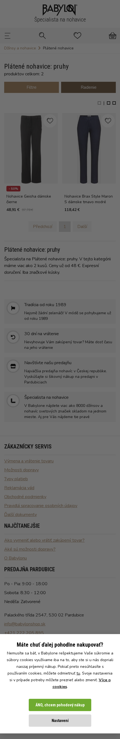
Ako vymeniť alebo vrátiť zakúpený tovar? (44, 540)
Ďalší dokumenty (20, 515)
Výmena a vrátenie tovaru (29, 461)
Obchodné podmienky (25, 497)
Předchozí (42, 227)
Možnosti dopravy (21, 470)
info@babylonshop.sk (24, 624)
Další (82, 227)
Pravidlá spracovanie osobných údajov (40, 506)
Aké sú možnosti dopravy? (30, 549)
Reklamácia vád (19, 488)
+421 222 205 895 (24, 633)
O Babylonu (15, 558)
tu (78, 673)
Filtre (32, 87)
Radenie (89, 87)
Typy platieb (16, 479)
